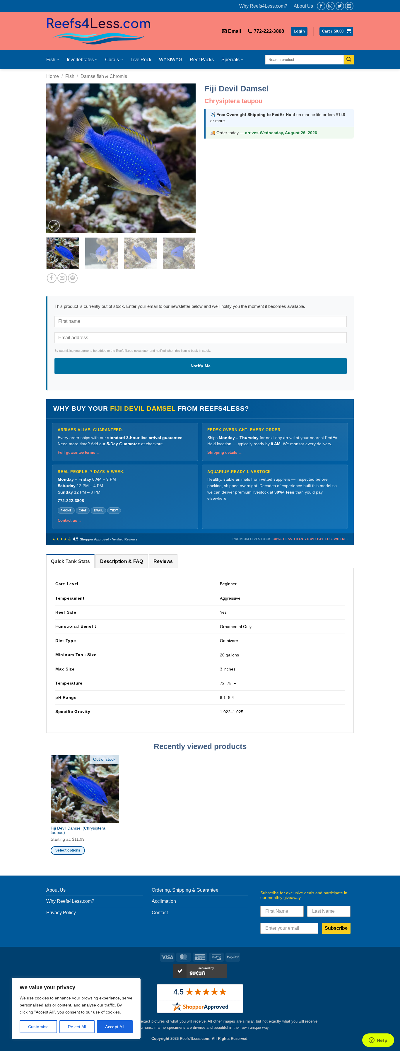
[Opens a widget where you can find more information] (378, 1040)
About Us (303, 6)
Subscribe (336, 928)
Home (52, 76)
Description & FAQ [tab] (121, 561)
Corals (112, 59)
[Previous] (56, 158)
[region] (76, 1008)
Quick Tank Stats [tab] (70, 561)
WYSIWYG (170, 59)
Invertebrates (80, 59)
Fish (50, 59)
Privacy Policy (61, 912)
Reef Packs (202, 59)
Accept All (114, 1026)
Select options (68, 850)
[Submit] (349, 60)
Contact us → (70, 520)
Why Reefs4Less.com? (263, 6)
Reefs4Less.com (194, 1038)
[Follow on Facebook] (321, 6)
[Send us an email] (349, 6)
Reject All (77, 1026)
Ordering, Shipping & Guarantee (185, 890)
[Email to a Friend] (62, 278)
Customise (38, 1026)
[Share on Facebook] (52, 278)
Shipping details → (224, 453)
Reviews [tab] (163, 561)
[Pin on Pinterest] (73, 278)
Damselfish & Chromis (104, 76)
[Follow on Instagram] (330, 6)
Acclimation (164, 901)
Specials (230, 59)
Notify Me (201, 366)
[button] (299, 31)
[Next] (185, 158)
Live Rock (141, 59)
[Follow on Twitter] (340, 6)
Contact (160, 912)
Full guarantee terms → (79, 453)
